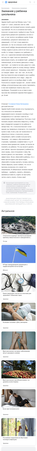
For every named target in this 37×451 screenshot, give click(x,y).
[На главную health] (12, 2)
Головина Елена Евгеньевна (18, 104)
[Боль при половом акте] (18, 402)
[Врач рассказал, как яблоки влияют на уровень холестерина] (18, 373)
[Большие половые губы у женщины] (18, 316)
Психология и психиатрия (19, 8)
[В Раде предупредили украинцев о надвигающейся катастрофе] (18, 258)
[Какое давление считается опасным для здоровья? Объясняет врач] (18, 287)
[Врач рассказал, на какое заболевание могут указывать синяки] (18, 345)
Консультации (5, 8)
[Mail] (6, 2)
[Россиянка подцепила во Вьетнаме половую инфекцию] (18, 431)
